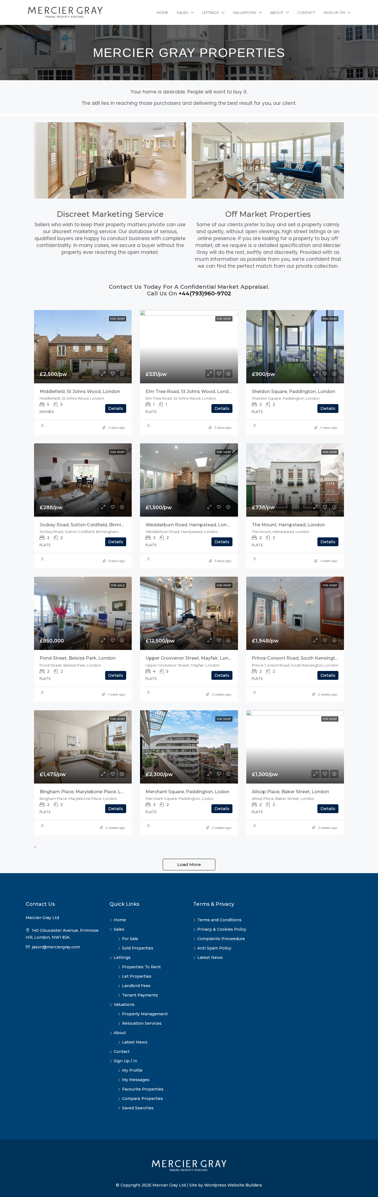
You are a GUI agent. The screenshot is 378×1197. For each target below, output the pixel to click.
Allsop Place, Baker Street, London (290, 791)
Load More (189, 864)
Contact (306, 12)
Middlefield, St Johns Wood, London (80, 391)
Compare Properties (142, 1098)
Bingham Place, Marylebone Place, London (87, 791)
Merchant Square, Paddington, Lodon (187, 791)
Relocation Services (142, 1023)
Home (162, 12)
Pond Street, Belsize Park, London (78, 658)
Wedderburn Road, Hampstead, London (190, 524)
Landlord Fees (136, 985)
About (276, 12)
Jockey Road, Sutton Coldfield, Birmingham (88, 524)
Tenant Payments (140, 995)
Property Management (145, 1013)
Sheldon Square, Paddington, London (293, 391)
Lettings (210, 12)
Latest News (134, 1042)
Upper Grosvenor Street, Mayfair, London (191, 658)
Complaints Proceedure (221, 938)
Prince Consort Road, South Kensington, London (306, 658)
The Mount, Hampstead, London (288, 524)
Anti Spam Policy (214, 948)
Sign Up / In (334, 12)
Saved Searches (138, 1107)
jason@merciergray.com (56, 946)
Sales (182, 12)
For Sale (130, 938)
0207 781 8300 (43, 37)
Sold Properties (137, 948)
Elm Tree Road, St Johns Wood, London (190, 391)
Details (115, 408)
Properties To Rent (141, 966)
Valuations (244, 12)
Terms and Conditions (219, 919)
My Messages (135, 1079)
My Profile (132, 1070)
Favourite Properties (143, 1089)
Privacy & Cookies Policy (221, 929)
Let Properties (136, 976)
